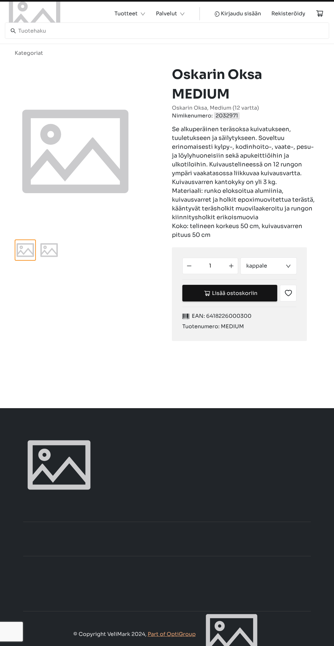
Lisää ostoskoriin (234, 293)
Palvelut (166, 13)
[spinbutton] (210, 266)
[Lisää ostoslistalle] (288, 293)
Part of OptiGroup (172, 634)
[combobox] (268, 266)
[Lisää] (231, 266)
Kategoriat (29, 53)
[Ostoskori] (319, 13)
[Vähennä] (189, 266)
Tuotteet (126, 13)
